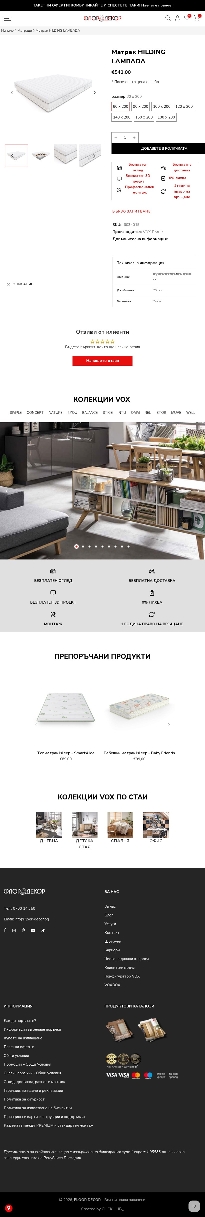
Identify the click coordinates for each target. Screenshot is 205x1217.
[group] (41, 155)
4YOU (72, 412)
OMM (135, 412)
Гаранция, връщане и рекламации (33, 1090)
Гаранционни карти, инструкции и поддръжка (44, 1116)
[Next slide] (94, 93)
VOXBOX (112, 985)
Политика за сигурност (24, 1099)
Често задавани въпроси (126, 958)
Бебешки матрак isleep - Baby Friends (139, 753)
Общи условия (16, 1055)
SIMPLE (16, 412)
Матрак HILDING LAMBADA (58, 30)
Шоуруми (112, 941)
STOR (161, 412)
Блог (108, 915)
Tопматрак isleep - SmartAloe (65, 753)
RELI (148, 412)
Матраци (25, 30)
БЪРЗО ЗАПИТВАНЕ (131, 211)
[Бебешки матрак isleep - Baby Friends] (139, 710)
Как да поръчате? (20, 1020)
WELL (190, 412)
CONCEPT (35, 412)
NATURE (55, 412)
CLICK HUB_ (113, 1209)
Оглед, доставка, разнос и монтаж (34, 1081)
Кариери (112, 950)
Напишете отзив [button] (102, 360)
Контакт (112, 932)
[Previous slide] (6, 491)
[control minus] (115, 137)
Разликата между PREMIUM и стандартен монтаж (48, 1125)
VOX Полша (153, 231)
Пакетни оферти (19, 1046)
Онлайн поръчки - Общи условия (32, 1073)
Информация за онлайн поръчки (32, 1029)
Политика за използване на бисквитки (38, 1108)
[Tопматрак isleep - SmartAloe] (65, 710)
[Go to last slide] (12, 93)
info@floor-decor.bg (32, 919)
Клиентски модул (119, 967)
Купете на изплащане (23, 1038)
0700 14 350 (24, 908)
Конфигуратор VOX (122, 976)
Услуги (110, 923)
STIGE (108, 412)
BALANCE (90, 412)
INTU (122, 412)
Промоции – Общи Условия (27, 1064)
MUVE (176, 412)
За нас (110, 906)
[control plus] (135, 137)
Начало (7, 30)
